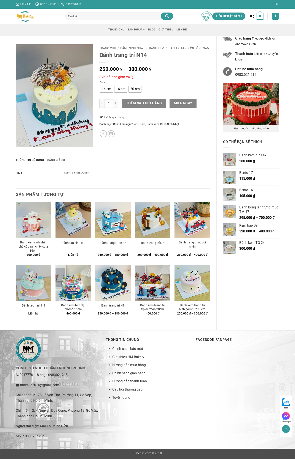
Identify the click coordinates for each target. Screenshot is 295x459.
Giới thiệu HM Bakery (128, 357)
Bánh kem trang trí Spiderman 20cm (152, 307)
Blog (151, 29)
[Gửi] (167, 16)
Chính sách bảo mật (127, 349)
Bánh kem (156, 48)
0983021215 (58, 375)
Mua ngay (183, 103)
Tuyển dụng (121, 397)
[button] (256, 16)
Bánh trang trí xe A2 (113, 243)
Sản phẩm (135, 29)
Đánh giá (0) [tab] (56, 160)
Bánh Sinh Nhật (132, 48)
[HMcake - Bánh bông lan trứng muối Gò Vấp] (37, 16)
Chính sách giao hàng (129, 373)
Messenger (286, 421)
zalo (286, 408)
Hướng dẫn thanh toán (129, 381)
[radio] (106, 89)
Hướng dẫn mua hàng (129, 365)
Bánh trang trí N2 (152, 243)
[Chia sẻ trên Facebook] (103, 133)
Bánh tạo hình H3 (33, 305)
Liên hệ (181, 29)
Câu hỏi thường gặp (127, 389)
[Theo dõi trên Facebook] (273, 4)
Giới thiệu (166, 29)
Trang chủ (116, 29)
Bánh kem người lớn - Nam (189, 48)
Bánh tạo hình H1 (73, 243)
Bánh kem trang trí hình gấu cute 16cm (192, 307)
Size (102, 82)
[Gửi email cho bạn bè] (111, 133)
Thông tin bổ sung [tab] (30, 160)
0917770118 (29, 375)
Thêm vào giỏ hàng (144, 103)
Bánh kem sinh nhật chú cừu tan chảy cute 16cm (33, 246)
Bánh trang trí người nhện (192, 244)
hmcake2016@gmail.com (39, 385)
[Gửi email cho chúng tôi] (277, 4)
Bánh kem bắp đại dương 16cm (73, 307)
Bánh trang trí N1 (112, 305)
